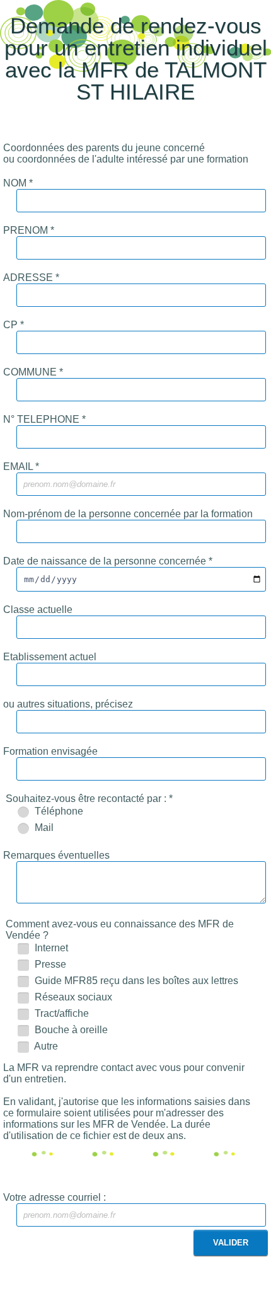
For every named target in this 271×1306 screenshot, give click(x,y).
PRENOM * (28, 230)
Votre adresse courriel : (54, 1197)
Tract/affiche (60, 1013)
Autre (45, 1046)
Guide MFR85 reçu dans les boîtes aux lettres (135, 980)
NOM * (18, 183)
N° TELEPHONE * (44, 419)
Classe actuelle (37, 609)
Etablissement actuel (49, 656)
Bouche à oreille (70, 1029)
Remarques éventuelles (56, 855)
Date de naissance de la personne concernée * (107, 561)
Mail (43, 827)
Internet (50, 947)
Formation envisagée (50, 751)
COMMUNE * (33, 372)
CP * (13, 324)
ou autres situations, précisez (68, 704)
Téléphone (57, 811)
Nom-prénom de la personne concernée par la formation (128, 513)
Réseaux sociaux (72, 997)
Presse (49, 964)
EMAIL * (21, 466)
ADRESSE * (31, 277)
